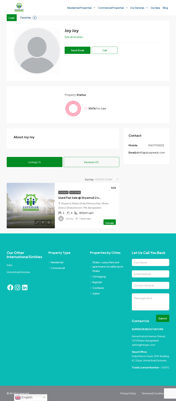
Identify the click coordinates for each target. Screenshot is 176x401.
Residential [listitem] (57, 262)
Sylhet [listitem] (96, 293)
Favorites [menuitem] (27, 17)
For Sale (63, 192)
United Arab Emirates (18, 272)
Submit (162, 318)
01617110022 (156, 145)
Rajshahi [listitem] (97, 282)
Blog (165, 7)
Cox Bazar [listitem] (98, 287)
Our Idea (155, 7)
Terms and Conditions (154, 393)
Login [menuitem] (12, 17)
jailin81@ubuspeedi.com (150, 152)
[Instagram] (17, 287)
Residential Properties (79, 7)
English (26, 397)
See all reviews (74, 36)
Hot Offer (75, 192)
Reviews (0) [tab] (91, 162)
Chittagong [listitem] (99, 276)
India (9, 265)
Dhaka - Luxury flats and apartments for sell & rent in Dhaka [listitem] (107, 266)
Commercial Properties (111, 7)
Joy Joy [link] (69, 218)
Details (109, 223)
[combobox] (107, 179)
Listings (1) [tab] (34, 162)
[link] (31, 205)
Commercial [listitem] (58, 267)
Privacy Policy (128, 393)
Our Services (137, 7)
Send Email (77, 50)
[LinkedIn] (24, 287)
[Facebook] (10, 287)
